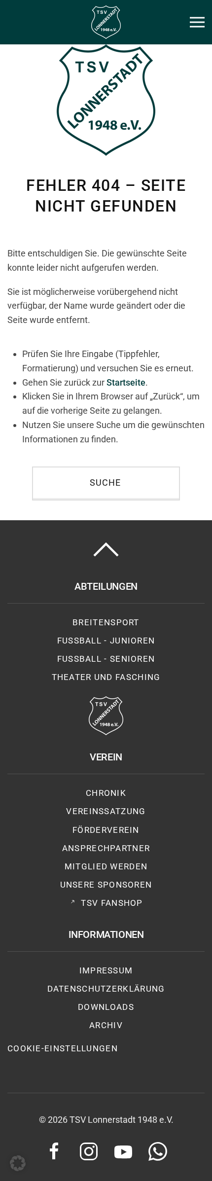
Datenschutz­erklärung (106, 989)
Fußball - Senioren (106, 659)
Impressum (106, 970)
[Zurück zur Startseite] (106, 22)
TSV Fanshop (111, 903)
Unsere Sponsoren (106, 885)
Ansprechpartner (106, 848)
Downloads (106, 1007)
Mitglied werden (106, 866)
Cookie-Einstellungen (62, 1048)
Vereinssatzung (105, 811)
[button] (197, 22)
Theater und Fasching (106, 677)
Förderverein (106, 830)
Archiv (106, 1025)
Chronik (106, 793)
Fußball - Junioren (106, 640)
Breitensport (106, 622)
